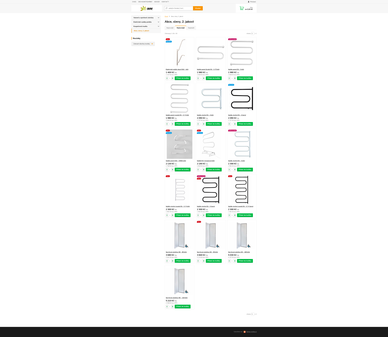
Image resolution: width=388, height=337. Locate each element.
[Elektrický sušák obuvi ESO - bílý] (179, 52)
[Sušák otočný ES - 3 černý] (210, 189)
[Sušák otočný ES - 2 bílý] (210, 98)
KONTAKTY (165, 2)
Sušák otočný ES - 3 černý (206, 206)
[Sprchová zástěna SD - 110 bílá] (179, 281)
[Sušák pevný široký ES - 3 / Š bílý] (210, 52)
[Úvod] (147, 8)
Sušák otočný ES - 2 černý (237, 115)
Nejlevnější (181, 28)
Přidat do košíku (182, 78)
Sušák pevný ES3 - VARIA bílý (176, 161)
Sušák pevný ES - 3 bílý (236, 69)
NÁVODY (157, 2)
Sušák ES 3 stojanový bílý (206, 161)
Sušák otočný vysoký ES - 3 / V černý (240, 206)
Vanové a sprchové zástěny (143, 18)
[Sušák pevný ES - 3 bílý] (242, 52)
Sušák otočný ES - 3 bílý (236, 161)
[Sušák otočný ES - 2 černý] (242, 98)
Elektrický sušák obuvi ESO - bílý (177, 69)
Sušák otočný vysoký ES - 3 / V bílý (178, 206)
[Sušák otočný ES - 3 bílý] (242, 144)
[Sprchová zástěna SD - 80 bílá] (179, 235)
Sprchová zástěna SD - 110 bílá (176, 298)
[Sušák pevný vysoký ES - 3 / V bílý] (179, 98)
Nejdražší (191, 28)
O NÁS (134, 2)
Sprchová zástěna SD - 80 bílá (176, 252)
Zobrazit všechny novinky (141, 44)
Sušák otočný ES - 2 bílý (205, 115)
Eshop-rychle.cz (251, 332)
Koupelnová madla (140, 26)
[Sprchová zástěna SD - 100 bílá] (242, 235)
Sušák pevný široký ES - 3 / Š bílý (208, 69)
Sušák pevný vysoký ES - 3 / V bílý (177, 115)
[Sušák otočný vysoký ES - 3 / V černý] (242, 189)
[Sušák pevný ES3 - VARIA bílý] (179, 144)
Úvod (166, 16)
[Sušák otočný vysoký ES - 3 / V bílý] (179, 189)
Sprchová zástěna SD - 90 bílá (207, 252)
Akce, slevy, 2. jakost (141, 31)
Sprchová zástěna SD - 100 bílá (239, 252)
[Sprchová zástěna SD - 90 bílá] (210, 235)
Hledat (198, 8)
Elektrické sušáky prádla (142, 22)
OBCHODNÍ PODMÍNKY (145, 2)
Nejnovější (169, 28)
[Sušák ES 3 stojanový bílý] (210, 144)
